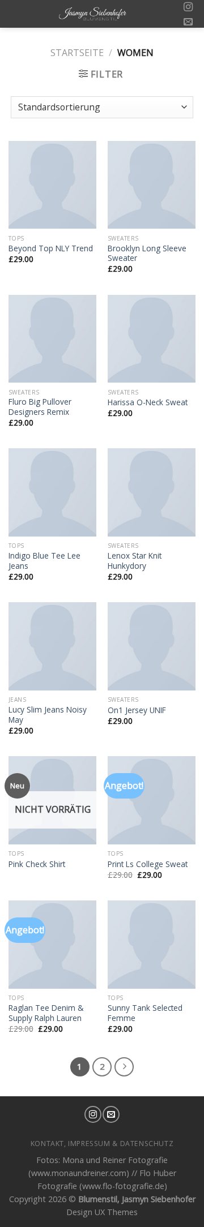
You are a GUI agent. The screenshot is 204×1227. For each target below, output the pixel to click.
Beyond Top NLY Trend (50, 248)
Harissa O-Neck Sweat (148, 402)
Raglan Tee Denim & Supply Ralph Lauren (45, 1013)
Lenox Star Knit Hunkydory (135, 560)
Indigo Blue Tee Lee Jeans (44, 560)
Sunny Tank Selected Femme (145, 1013)
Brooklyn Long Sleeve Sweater (147, 253)
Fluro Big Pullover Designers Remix (39, 407)
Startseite (77, 52)
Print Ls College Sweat (148, 864)
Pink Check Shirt (36, 864)
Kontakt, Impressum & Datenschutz (102, 1143)
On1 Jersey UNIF (137, 710)
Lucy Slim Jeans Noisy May (47, 714)
